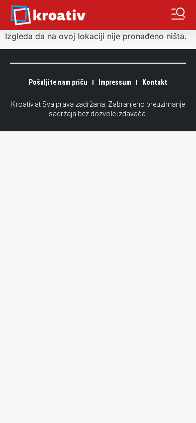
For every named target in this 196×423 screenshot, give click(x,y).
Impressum (115, 82)
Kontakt (154, 82)
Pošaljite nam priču (58, 82)
